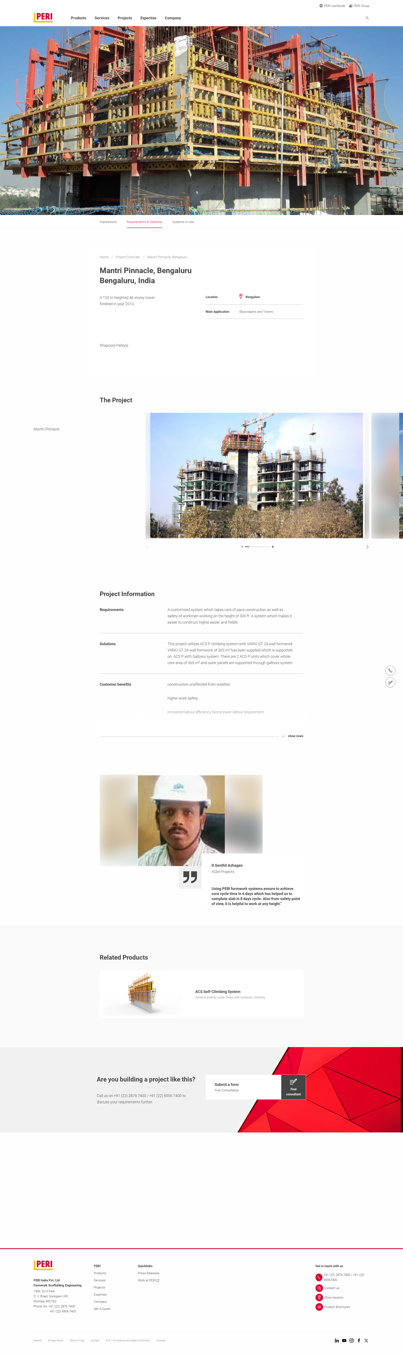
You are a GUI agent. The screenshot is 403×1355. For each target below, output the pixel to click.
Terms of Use (77, 1340)
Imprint (38, 1340)
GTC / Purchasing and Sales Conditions (128, 1340)
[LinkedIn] (337, 1340)
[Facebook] (359, 1340)
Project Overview (128, 257)
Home (104, 257)
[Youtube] (344, 1340)
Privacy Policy (55, 1340)
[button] (256, 1087)
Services (102, 18)
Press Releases (149, 1273)
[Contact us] (390, 683)
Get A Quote (102, 1309)
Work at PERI (147, 1280)
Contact (95, 1340)
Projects (125, 18)
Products (78, 18)
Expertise (148, 18)
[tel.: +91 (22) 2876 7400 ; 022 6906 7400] (390, 671)
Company (173, 18)
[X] (366, 1340)
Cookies (160, 1340)
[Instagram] (351, 1340)
